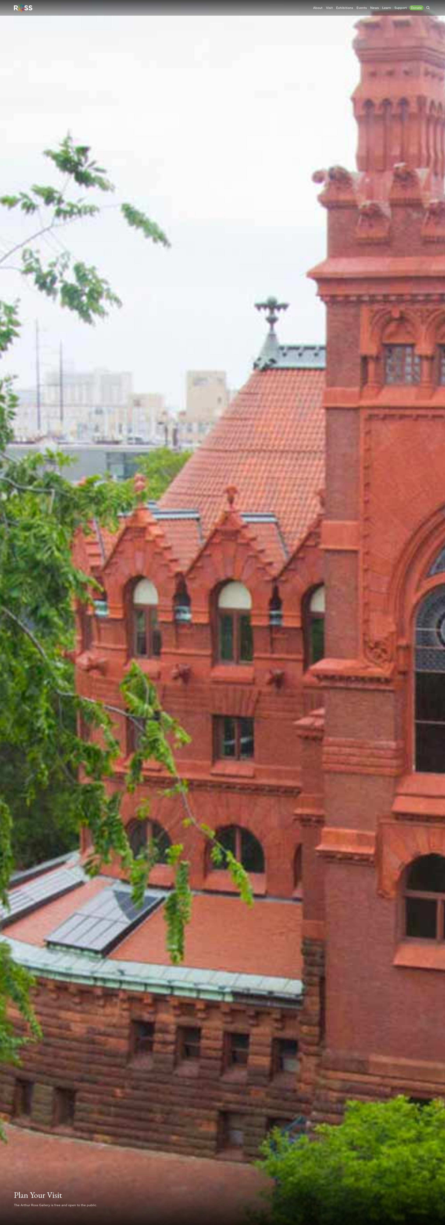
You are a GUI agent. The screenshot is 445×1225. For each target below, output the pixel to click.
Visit (329, 8)
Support (400, 8)
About (317, 8)
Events (362, 8)
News (374, 8)
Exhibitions (344, 8)
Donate (416, 8)
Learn (386, 8)
